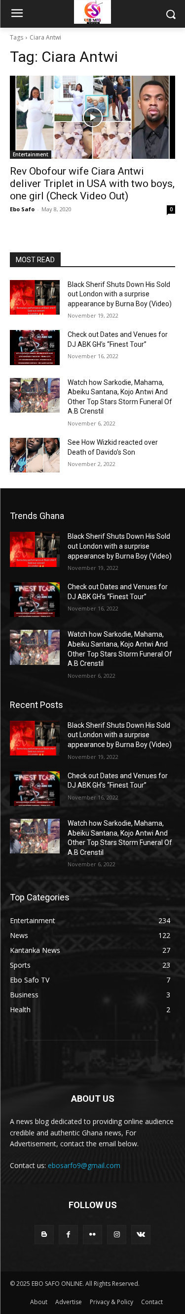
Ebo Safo (22, 209)
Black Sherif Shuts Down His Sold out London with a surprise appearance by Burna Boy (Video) (120, 294)
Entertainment (30, 154)
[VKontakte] (140, 1234)
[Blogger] (44, 1234)
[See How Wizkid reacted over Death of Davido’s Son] (35, 455)
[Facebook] (68, 1234)
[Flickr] (92, 1234)
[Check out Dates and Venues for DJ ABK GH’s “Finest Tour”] (35, 347)
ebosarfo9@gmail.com (84, 1165)
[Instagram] (116, 1234)
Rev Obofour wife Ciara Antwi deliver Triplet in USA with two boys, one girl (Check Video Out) (92, 183)
